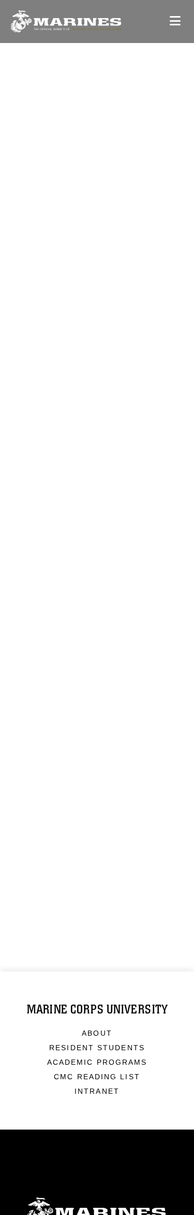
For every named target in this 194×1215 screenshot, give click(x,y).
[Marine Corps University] (66, 21)
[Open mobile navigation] (175, 20)
